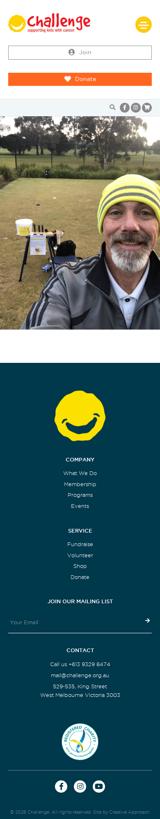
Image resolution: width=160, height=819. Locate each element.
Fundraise (80, 544)
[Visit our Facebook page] (125, 108)
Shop (80, 566)
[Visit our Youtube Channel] (99, 786)
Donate (85, 79)
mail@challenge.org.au (80, 675)
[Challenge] (80, 22)
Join (85, 52)
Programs (80, 495)
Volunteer (80, 555)
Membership (80, 484)
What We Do (80, 473)
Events (80, 506)
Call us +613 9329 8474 (80, 664)
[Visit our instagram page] (136, 108)
